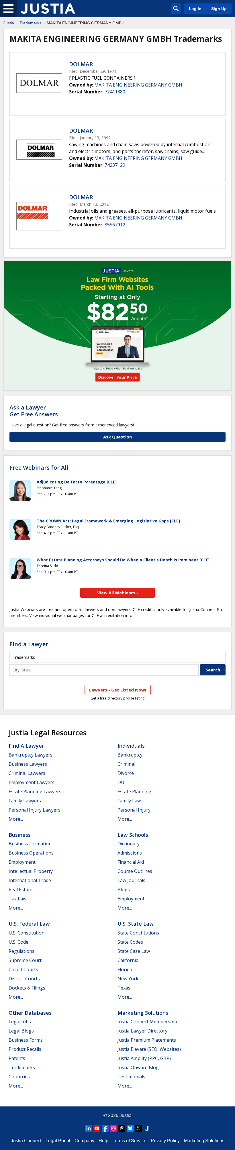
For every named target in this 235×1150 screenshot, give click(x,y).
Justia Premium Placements (146, 1040)
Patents (17, 1058)
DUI (121, 782)
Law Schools (132, 834)
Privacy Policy (165, 1140)
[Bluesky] (130, 1128)
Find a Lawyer (28, 644)
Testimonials (131, 1076)
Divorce (125, 773)
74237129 (115, 165)
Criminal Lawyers (27, 773)
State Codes (130, 942)
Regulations (21, 951)
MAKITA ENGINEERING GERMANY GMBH (138, 85)
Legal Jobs (20, 1021)
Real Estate (20, 889)
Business (20, 834)
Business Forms (26, 1040)
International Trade (30, 880)
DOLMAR (81, 64)
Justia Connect (26, 1140)
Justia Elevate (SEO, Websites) (149, 1049)
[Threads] (121, 1128)
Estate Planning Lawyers (35, 791)
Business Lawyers (28, 764)
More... (16, 819)
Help (103, 1140)
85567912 (115, 225)
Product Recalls (25, 1049)
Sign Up (219, 8)
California (127, 960)
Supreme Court (25, 960)
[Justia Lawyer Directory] (146, 1128)
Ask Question (117, 437)
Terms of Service (129, 1140)
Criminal (126, 764)
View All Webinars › (117, 592)
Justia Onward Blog (138, 1067)
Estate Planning (134, 791)
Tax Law (17, 899)
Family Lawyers (25, 801)
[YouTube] (96, 1128)
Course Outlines (134, 871)
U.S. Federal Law (29, 923)
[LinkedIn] (88, 1128)
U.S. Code (18, 942)
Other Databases (30, 1012)
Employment (22, 862)
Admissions (129, 853)
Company (84, 1140)
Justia (8, 23)
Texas (123, 988)
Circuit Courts (23, 969)
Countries (19, 1076)
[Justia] (48, 8)
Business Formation (30, 844)
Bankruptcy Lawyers (30, 755)
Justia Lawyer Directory (142, 1031)
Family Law (129, 801)
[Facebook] (105, 1128)
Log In (195, 8)
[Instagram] (113, 1128)
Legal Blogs (21, 1031)
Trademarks (30, 23)
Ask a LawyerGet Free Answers (33, 410)
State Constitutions (138, 933)
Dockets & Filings (27, 988)
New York (127, 978)
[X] (138, 1128)
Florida (124, 969)
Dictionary (128, 844)
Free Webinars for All (38, 467)
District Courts (24, 978)
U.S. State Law (135, 923)
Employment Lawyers (31, 782)
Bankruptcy (129, 755)
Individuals (131, 745)
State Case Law (133, 951)
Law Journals (131, 880)
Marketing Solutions (142, 1012)
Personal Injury (133, 810)
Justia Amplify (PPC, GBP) (144, 1058)
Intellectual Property (31, 871)
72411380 (115, 92)
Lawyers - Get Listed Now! (117, 690)
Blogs (123, 889)
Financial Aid (130, 862)
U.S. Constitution (26, 933)
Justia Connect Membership (147, 1021)
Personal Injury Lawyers (34, 810)
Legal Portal (58, 1140)
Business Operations (31, 853)
